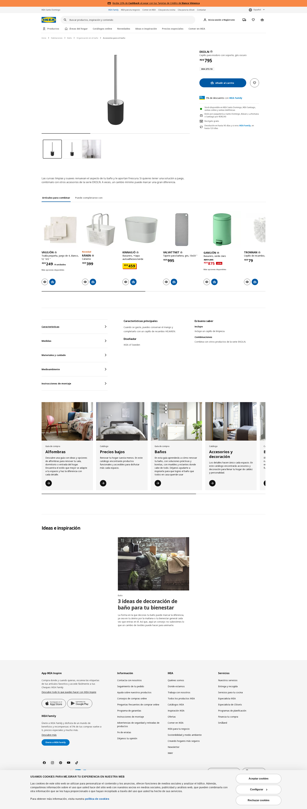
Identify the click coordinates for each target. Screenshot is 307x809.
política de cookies (97, 799)
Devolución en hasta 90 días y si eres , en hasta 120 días (229, 127)
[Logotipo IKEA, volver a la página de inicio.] (49, 20)
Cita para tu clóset (186, 9)
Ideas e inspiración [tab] (146, 28)
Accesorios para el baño (114, 38)
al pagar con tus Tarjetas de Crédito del (164, 3)
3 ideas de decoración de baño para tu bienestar (147, 604)
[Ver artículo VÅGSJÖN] (60, 229)
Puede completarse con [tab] (88, 197)
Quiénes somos (176, 680)
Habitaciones (57, 38)
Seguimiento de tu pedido (130, 686)
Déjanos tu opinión (127, 738)
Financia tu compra (228, 716)
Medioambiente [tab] (51, 369)
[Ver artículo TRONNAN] (262, 229)
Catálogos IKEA (176, 704)
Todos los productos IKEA (181, 698)
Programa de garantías (129, 710)
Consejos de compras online (132, 698)
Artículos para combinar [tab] (56, 197)
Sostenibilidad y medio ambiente (185, 734)
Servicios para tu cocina (230, 692)
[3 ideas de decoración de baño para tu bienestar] (153, 563)
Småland (222, 722)
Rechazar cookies (258, 800)
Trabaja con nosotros (179, 692)
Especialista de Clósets (230, 704)
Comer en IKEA (149, 9)
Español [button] (257, 9)
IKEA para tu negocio (130, 9)
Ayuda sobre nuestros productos (134, 692)
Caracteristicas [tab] (50, 326)
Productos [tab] (53, 28)
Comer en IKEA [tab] (197, 28)
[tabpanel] (194, 335)
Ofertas (172, 716)
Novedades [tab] (123, 28)
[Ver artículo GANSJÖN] (222, 229)
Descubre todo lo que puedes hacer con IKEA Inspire (69, 692)
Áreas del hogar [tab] (78, 28)
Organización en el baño (87, 38)
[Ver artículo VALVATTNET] (181, 229)
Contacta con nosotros (129, 680)
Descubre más (49, 734)
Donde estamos (176, 686)
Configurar (256, 789)
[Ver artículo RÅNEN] (100, 229)
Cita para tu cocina (166, 9)
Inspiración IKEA (176, 710)
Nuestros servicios (227, 680)
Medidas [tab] (46, 340)
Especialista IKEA (227, 698)
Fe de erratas (124, 732)
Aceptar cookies (258, 778)
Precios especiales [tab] (172, 28)
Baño (69, 38)
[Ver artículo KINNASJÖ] (141, 229)
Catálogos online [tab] (102, 28)
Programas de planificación (232, 710)
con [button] (224, 97)
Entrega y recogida (228, 686)
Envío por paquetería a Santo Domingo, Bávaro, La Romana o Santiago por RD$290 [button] (232, 115)
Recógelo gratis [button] (212, 121)
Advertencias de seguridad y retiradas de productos (138, 724)
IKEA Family (113, 9)
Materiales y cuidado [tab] (54, 355)
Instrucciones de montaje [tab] (56, 383)
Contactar (201, 9)
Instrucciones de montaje (130, 716)
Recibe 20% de (120, 3)
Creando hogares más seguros (184, 740)
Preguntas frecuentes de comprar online (138, 704)
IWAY (170, 753)
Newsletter (173, 747)
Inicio (44, 38)
